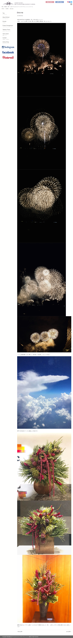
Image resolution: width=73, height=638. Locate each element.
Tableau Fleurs (6, 30)
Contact (6, 38)
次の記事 (68, 631)
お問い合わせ (59, 2)
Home (3, 8)
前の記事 (20, 631)
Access (4, 21)
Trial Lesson (6, 34)
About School (6, 17)
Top (5, 13)
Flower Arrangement (8, 26)
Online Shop (6, 42)
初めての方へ (50, 2)
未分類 (7, 8)
